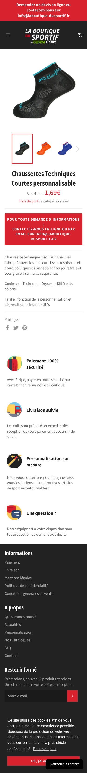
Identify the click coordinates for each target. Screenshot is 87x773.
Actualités (13, 624)
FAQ (8, 648)
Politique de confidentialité (26, 586)
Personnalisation (18, 632)
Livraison (12, 570)
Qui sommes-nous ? (20, 617)
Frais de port (28, 201)
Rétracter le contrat (64, 764)
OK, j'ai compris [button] (43, 761)
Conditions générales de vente (29, 593)
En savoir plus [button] (44, 749)
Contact (11, 656)
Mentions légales (18, 578)
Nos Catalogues (17, 640)
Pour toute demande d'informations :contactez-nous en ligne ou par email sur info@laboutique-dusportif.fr (43, 229)
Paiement (12, 562)
